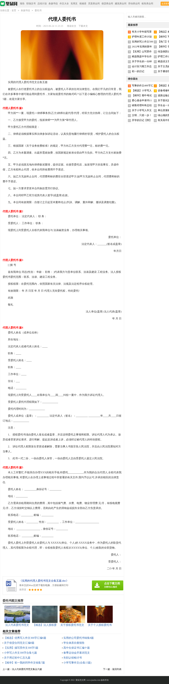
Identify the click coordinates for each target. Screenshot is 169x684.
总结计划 (42, 3)
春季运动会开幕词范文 (76, 652)
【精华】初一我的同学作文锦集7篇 (24, 662)
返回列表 (116, 669)
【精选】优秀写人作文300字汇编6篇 (25, 637)
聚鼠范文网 (80, 680)
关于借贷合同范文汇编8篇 (19, 642)
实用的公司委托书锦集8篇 (78, 637)
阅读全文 (71, 26)
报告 (22, 3)
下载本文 (83, 26)
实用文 (74, 3)
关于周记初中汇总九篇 (17, 657)
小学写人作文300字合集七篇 (20, 652)
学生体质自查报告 (73, 642)
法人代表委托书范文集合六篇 (27, 669)
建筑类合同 (120, 3)
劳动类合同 (134, 3)
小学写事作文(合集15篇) (77, 662)
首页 (14, 10)
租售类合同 (147, 3)
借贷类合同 (107, 3)
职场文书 (31, 3)
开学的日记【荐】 (142, 120)
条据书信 (53, 3)
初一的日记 (138, 71)
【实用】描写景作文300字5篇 (21, 647)
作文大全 (64, 3)
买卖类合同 (94, 3)
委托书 (38, 10)
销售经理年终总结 (142, 105)
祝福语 (82, 3)
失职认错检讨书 (72, 657)
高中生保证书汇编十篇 (76, 647)
